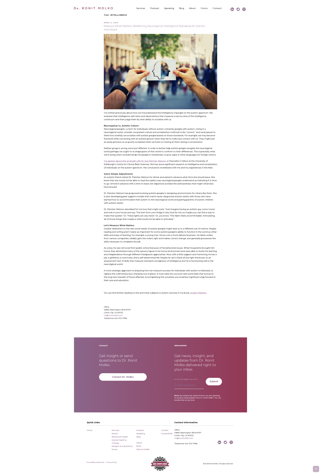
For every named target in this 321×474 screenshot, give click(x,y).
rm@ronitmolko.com (113, 315)
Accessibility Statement (95, 462)
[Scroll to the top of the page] (316, 469)
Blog (181, 8)
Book (138, 446)
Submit (214, 381)
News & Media (142, 449)
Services (140, 8)
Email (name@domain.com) (186, 379)
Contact (164, 430)
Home (89, 430)
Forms (204, 8)
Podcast (154, 8)
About (192, 8)
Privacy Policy (111, 462)
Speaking (169, 8)
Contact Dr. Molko (123, 377)
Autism (115, 433)
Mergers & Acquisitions (122, 446)
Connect (217, 8)
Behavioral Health (120, 437)
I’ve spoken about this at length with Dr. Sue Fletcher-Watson (135, 161)
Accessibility (167, 433)
